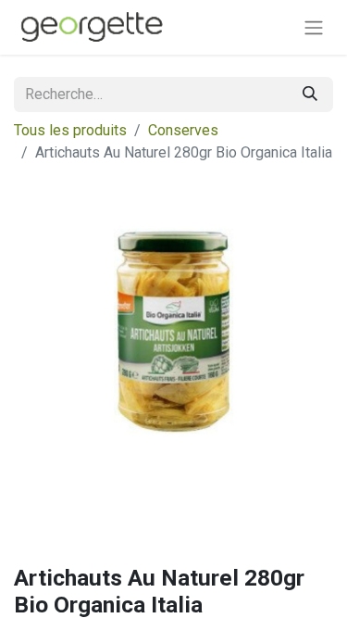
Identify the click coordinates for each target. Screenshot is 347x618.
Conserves (183, 130)
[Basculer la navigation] (313, 27)
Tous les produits (70, 130)
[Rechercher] (310, 94)
